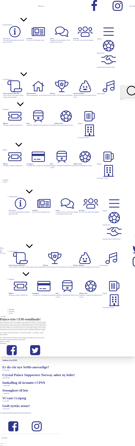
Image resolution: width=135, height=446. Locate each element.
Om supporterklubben (5, 413)
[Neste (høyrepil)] (2, 445)
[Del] (3, 443)
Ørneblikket (14, 413)
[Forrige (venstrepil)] (0, 445)
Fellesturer (19, 413)
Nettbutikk (24, 413)
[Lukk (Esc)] (5, 443)
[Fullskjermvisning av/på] (2, 443)
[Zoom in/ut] (0, 443)
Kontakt (29, 413)
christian (8, 341)
